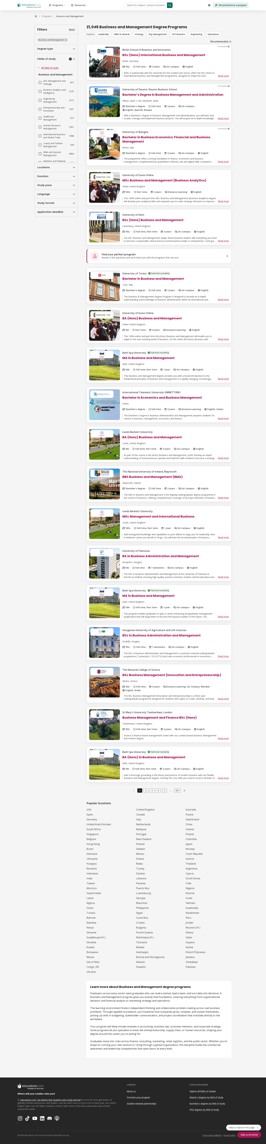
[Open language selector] (209, 5)
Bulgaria (141, 927)
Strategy (139, 34)
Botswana (92, 952)
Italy (138, 819)
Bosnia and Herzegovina (150, 957)
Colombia (191, 839)
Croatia (140, 922)
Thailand (191, 863)
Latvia (90, 898)
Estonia (190, 893)
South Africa (94, 829)
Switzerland (192, 819)
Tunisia (91, 912)
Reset (72, 29)
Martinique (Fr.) (145, 937)
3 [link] (152, 790)
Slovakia (91, 942)
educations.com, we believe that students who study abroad (50, 1099)
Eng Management (158, 34)
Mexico (140, 854)
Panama (140, 883)
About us (131, 1091)
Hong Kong (93, 844)
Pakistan (191, 967)
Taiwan (91, 883)
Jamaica (190, 957)
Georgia (140, 898)
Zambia (140, 873)
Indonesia (92, 873)
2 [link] (146, 790)
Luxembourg (143, 893)
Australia (191, 809)
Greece (140, 858)
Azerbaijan (142, 952)
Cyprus (190, 873)
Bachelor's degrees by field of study (207, 1103)
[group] (164, 34)
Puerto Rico (142, 888)
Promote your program (138, 1097)
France (189, 814)
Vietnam (190, 903)
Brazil (90, 849)
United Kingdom (145, 809)
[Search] (170, 5)
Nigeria (190, 888)
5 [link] (164, 790)
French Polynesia (195, 952)
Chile (188, 883)
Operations (213, 34)
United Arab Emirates (99, 824)
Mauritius (141, 903)
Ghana (189, 932)
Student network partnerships (141, 1103)
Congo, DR (93, 967)
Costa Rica (142, 917)
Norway (190, 849)
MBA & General (121, 34)
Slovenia (91, 932)
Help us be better (249, 1134)
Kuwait (90, 947)
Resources (80, 5)
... (170, 790)
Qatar (189, 937)
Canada (140, 814)
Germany (92, 819)
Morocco (92, 888)
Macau (90, 957)
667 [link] (177, 790)
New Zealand (143, 839)
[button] (52, 40)
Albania (140, 962)
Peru (188, 917)
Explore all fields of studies (202, 1091)
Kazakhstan (192, 912)
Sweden (140, 849)
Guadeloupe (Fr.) (96, 937)
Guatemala (192, 908)
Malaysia (141, 829)
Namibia (91, 922)
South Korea (193, 878)
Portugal (141, 834)
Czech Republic (194, 854)
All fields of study (49, 67)
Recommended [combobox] (219, 41)
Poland (190, 834)
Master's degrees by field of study (206, 1097)
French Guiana (144, 932)
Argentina (191, 868)
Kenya (90, 927)
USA (89, 809)
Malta (139, 863)
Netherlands (143, 824)
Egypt (139, 912)
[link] (70, 16)
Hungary (92, 863)
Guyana (190, 942)
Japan (189, 844)
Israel (189, 898)
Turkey (140, 868)
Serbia (189, 947)
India (89, 878)
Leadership (103, 34)
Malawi (140, 947)
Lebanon (141, 878)
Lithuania (92, 858)
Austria (190, 858)
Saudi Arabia (94, 893)
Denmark (92, 854)
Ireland (190, 829)
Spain (90, 814)
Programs (57, 5)
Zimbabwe (192, 962)
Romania (92, 868)
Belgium (91, 839)
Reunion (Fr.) (193, 927)
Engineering (196, 34)
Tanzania (141, 942)
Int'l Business (178, 34)
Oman (90, 908)
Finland (140, 844)
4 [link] (158, 790)
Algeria (91, 903)
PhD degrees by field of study (204, 1109)
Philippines (142, 908)
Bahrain (91, 917)
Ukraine (91, 971)
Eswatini (141, 967)
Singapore (93, 834)
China (189, 824)
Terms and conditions (212, 1135)
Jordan (189, 922)
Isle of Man (93, 962)
